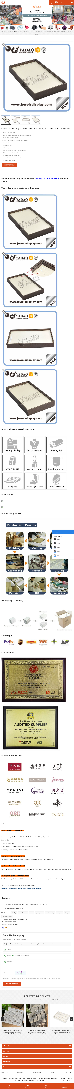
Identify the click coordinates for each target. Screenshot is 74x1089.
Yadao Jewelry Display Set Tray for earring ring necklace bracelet (61, 1032)
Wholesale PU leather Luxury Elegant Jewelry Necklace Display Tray (37, 1032)
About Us (4, 1072)
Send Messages (12, 984)
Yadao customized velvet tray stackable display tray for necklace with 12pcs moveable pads (12, 1032)
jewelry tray (39, 913)
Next (71, 1019)
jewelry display (50, 913)
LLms (70, 1078)
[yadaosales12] (3, 928)
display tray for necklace (47, 178)
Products (20, 1072)
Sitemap (63, 1078)
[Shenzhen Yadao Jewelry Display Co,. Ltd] (3, 2)
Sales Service (58, 536)
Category (10, 31)
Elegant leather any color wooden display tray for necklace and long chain (32, 944)
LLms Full (66, 1081)
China (31, 913)
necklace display (7, 916)
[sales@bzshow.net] (6, 928)
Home (5, 31)
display (14, 913)
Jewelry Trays (19, 31)
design (67, 913)
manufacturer (23, 913)
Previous (2, 1019)
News (52, 1072)
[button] (72, 17)
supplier (59, 913)
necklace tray (28, 31)
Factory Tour (37, 1072)
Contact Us (67, 1072)
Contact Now (9, 165)
